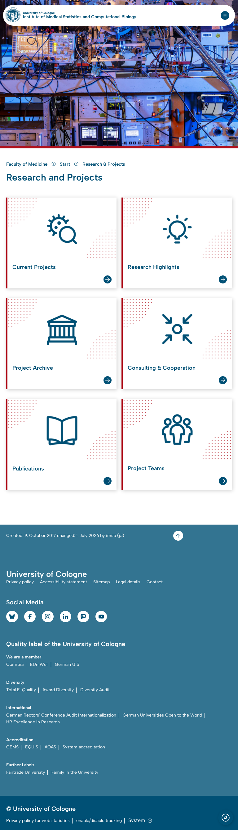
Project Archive (32, 367)
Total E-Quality (21, 689)
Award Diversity (58, 689)
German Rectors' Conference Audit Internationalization (61, 715)
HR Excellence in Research (33, 722)
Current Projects (34, 267)
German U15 (67, 664)
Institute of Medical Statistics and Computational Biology (79, 17)
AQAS (50, 747)
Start (65, 164)
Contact (155, 582)
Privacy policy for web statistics (38, 820)
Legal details (128, 582)
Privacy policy (20, 582)
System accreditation (84, 747)
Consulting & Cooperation (162, 367)
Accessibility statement (63, 582)
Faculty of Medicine (27, 164)
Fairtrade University (25, 772)
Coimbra (15, 664)
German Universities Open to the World (162, 715)
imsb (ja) (115, 535)
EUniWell (39, 664)
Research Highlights (153, 267)
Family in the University (74, 772)
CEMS (12, 747)
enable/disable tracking (99, 820)
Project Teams (146, 468)
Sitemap (101, 582)
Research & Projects (103, 164)
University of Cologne (52, 13)
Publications (28, 468)
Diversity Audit (95, 689)
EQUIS (31, 747)
